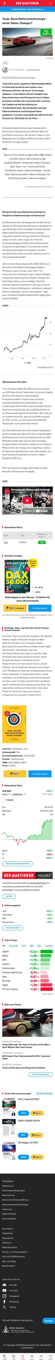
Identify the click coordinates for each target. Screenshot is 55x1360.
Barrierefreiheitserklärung (15, 1199)
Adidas (5, 955)
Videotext (7, 1209)
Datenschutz (8, 1195)
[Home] (32, 1356)
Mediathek (7, 1233)
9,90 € (23, 1135)
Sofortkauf (20, 608)
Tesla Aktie (6, 791)
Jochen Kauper (33, 69)
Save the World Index (38, 883)
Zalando (5, 951)
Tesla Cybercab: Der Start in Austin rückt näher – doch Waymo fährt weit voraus (26, 1045)
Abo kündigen (9, 1218)
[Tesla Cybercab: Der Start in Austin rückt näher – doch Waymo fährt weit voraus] (27, 1023)
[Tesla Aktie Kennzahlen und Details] (27, 832)
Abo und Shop (9, 1261)
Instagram (14, 1296)
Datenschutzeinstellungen (15, 1204)
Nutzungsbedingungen (13, 1190)
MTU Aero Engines (10, 989)
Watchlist (10, 800)
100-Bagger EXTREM (28, 1142)
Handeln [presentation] (49, 1320)
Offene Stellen (9, 1213)
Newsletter (8, 1238)
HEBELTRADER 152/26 (29, 1120)
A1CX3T (5, 794)
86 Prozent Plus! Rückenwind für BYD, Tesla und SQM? (26, 1057)
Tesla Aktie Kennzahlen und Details (17, 863)
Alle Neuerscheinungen (45, 1093)
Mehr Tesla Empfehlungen (41, 1074)
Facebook (14, 1301)
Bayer (4, 976)
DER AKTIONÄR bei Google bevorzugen (18, 78)
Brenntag (6, 980)
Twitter (12, 1307)
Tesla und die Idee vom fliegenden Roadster (23, 1067)
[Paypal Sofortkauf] (15, 773)
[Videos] (4, 1356)
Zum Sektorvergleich (12, 927)
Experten (7, 1242)
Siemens (6, 964)
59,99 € (23, 1157)
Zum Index (9, 896)
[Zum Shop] (13, 1356)
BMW (4, 959)
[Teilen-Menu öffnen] (41, 1356)
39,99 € (23, 1113)
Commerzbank (8, 968)
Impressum (7, 1185)
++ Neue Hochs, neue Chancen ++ (27, 9)
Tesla (5, 63)
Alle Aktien (7, 1228)
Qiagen (5, 984)
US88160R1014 (17, 794)
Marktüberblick (9, 1247)
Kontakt (13, 1284)
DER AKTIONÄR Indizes (13, 1256)
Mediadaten (8, 1181)
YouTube (13, 1290)
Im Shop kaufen (40, 608)
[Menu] (51, 3)
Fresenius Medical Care (12, 972)
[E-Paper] (22, 1356)
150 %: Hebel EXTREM (28, 1099)
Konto (25, 617)
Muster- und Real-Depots (14, 1252)
